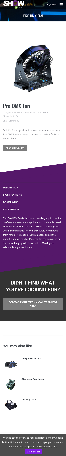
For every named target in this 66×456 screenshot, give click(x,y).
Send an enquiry (15, 148)
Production (43, 112)
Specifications (12, 194)
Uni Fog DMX (28, 399)
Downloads (10, 202)
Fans (18, 116)
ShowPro (18, 112)
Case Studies (11, 209)
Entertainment (30, 112)
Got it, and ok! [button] (33, 451)
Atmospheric (9, 116)
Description (10, 187)
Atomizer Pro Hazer (32, 378)
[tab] (33, 186)
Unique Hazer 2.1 (31, 358)
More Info (51, 446)
